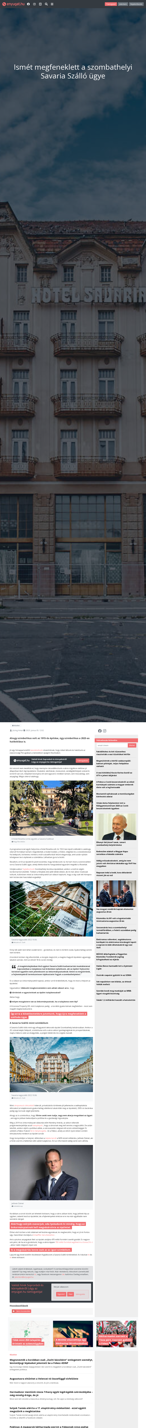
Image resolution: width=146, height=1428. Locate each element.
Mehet (132, 745)
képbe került (51, 1138)
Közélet (17, 726)
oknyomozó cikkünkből (24, 1105)
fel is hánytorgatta (38, 1131)
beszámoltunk (36, 750)
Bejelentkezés (136, 4)
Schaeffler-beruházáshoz (44, 1235)
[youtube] (41, 4)
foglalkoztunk (29, 869)
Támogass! (111, 4)
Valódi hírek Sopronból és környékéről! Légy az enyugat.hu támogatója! (27, 1288)
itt (89, 1254)
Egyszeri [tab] (61, 1294)
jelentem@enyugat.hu (24, 1277)
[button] (52, 4)
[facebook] (29, 4)
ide (63, 1274)
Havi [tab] (70, 1294)
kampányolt (37, 1125)
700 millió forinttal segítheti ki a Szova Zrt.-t (74, 1242)
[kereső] (46, 4)
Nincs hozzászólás (23, 1311)
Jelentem (123, 4)
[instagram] (35, 4)
